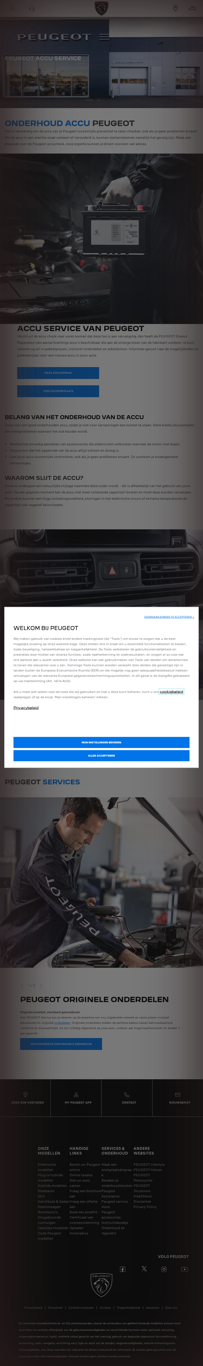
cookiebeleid (171, 691)
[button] (169, 616)
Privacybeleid (26, 707)
